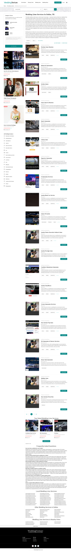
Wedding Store (38, 2)
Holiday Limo (44, 378)
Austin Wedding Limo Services (44, 493)
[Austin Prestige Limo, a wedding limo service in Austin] (32, 256)
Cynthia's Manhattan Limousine (50, 267)
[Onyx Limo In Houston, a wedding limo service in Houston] (32, 108)
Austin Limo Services (57, 521)
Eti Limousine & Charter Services (50, 341)
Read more (64, 59)
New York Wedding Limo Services (31, 500)
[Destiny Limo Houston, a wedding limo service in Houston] (32, 53)
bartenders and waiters (10, 136)
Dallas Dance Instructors (44, 510)
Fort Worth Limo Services (29, 521)
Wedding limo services (45, 45)
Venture (11, 2)
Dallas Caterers (28, 510)
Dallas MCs (41, 513)
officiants (7, 164)
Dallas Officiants (56, 513)
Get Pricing (13, 46)
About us (45, 539)
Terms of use (24, 539)
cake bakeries (8, 140)
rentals (7, 174)
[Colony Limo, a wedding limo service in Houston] (32, 145)
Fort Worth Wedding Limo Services (45, 497)
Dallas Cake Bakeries (57, 509)
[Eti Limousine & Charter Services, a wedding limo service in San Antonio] (32, 347)
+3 (57, 129)
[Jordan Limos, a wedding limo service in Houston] (32, 90)
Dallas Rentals (28, 515)
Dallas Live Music (28, 513)
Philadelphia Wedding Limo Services (59, 500)
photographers (8, 169)
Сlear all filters (40, 40)
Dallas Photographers (43, 514)
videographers (8, 186)
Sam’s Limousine (45, 121)
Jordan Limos (44, 84)
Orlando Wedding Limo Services (45, 500)
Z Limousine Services (47, 176)
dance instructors (9, 145)
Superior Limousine (46, 158)
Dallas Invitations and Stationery (59, 515)
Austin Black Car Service (48, 195)
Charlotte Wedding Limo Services (45, 494)
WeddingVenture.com (38, 549)
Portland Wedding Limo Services (45, 502)
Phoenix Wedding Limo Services (30, 502)
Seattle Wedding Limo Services (44, 504)
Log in (63, 2)
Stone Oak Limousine (47, 360)
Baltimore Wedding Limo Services (59, 493)
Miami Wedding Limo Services (58, 499)
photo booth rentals (9, 167)
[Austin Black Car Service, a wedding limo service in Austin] (32, 201)
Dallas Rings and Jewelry (44, 515)
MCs (6, 162)
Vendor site (35, 540)
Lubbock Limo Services (43, 524)
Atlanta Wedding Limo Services (30, 493)
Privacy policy (25, 540)
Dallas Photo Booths (29, 514)
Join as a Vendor (57, 2)
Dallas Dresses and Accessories (44, 509)
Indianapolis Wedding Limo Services (45, 498)
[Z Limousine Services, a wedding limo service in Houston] (32, 182)
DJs (6, 150)
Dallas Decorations (57, 510)
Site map (34, 538)
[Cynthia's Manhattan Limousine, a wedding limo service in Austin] (32, 273)
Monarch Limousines (47, 65)
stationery (7, 178)
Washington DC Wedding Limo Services (60, 504)
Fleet (34, 40)
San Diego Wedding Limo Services (45, 503)
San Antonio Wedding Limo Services (31, 503)
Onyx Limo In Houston (47, 102)
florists (7, 152)
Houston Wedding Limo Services (30, 498)
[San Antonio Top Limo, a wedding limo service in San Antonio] (32, 328)
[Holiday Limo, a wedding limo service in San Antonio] (32, 384)
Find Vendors (23, 2)
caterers (7, 143)
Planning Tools (30, 2)
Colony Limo (44, 139)
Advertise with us (46, 538)
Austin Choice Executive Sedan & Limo (51, 232)
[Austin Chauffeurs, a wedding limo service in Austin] (32, 291)
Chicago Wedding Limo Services (59, 494)
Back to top (35, 526)
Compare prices (46, 441)
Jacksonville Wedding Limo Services (59, 498)
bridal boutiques (9, 138)
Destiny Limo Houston (47, 47)
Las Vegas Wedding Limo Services (31, 499)
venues (7, 183)
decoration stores (9, 147)
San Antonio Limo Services (30, 524)
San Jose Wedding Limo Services (31, 504)
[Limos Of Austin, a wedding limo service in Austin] (32, 219)
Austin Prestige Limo (47, 251)
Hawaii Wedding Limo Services (59, 497)
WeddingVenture (35, 531)
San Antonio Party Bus (47, 397)
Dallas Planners (56, 514)
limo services (8, 157)
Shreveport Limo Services (44, 521)
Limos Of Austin (45, 214)
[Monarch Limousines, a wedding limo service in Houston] (32, 71)
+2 (57, 55)
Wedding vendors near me (27, 538)
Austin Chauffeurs (46, 285)
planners (7, 171)
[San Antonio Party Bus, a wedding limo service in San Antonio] (32, 402)
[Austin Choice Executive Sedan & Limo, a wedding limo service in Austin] (32, 238)
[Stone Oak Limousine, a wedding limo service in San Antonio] (32, 365)
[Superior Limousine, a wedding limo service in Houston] (32, 164)
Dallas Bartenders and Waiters (30, 509)
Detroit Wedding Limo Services (30, 497)
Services (28, 40)
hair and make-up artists (10, 155)
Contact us (45, 540)
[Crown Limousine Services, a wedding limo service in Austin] (32, 310)
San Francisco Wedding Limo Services (60, 503)
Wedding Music (45, 2)
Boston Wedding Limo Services (30, 494)
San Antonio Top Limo (47, 322)
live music (7, 159)
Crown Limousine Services (48, 304)
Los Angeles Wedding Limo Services (45, 499)
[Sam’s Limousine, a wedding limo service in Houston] (32, 127)
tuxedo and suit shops (10, 181)
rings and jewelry (9, 176)
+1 (58, 222)
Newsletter (34, 539)
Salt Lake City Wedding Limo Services (60, 502)
